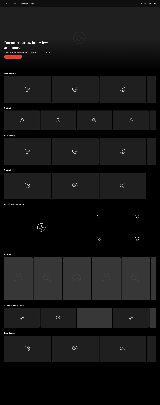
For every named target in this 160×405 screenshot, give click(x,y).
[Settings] (155, 3)
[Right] (154, 89)
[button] (80, 38)
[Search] (150, 3)
